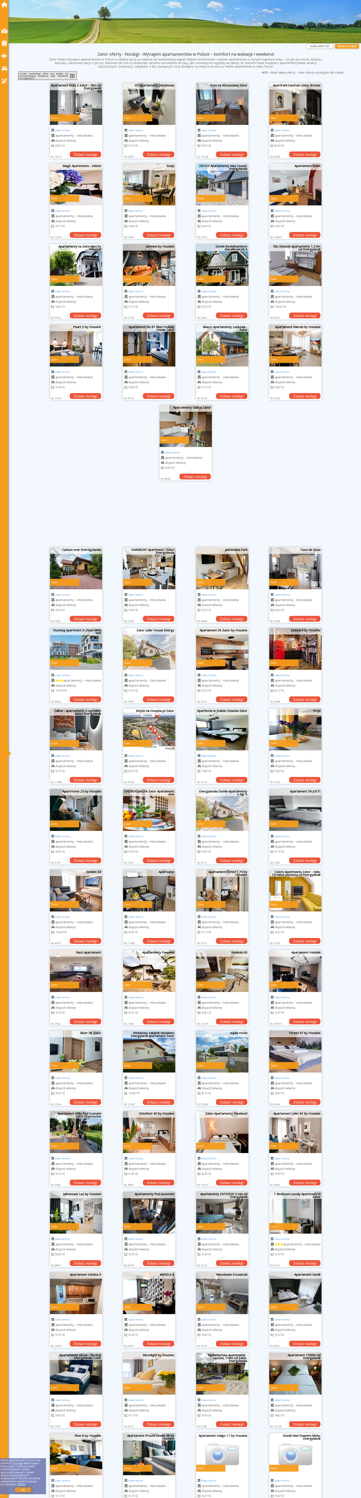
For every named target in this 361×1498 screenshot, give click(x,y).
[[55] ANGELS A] (149, 1293)
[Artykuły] (5, 43)
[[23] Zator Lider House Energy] (149, 649)
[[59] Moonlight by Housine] (149, 1374)
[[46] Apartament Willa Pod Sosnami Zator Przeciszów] (76, 1132)
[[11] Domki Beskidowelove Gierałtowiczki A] (222, 265)
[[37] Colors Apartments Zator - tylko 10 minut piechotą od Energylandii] (295, 890)
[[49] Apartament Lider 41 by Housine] (295, 1132)
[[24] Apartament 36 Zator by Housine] (222, 649)
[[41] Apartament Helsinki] (295, 971)
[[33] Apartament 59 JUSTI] (295, 810)
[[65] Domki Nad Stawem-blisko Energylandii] (295, 1454)
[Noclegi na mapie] (5, 30)
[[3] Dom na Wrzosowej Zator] (222, 104)
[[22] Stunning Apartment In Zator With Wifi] (76, 649)
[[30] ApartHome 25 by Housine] (76, 810)
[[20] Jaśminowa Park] (222, 568)
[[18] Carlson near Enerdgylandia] (76, 568)
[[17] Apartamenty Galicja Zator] (186, 426)
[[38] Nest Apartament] (76, 971)
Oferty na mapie (347, 46)
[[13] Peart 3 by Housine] (76, 345)
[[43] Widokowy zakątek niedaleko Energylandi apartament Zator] (149, 1052)
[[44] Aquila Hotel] (222, 1052)
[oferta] (53, 135)
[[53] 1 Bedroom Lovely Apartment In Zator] (295, 1213)
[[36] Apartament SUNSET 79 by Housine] (222, 890)
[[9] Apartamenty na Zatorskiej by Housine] (76, 265)
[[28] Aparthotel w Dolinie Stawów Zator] (222, 729)
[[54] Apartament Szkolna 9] (76, 1293)
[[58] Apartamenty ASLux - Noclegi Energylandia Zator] (76, 1374)
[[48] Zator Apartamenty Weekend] (222, 1132)
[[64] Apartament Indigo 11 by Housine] (222, 1454)
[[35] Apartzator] (149, 890)
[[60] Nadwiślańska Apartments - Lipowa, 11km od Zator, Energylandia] (222, 1374)
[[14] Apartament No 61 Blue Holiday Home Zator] (149, 345)
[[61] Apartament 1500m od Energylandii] (295, 1374)
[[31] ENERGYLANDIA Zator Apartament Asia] (149, 810)
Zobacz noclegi (85, 154)
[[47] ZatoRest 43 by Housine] (149, 1132)
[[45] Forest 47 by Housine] (295, 1052)
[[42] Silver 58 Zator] (76, 1052)
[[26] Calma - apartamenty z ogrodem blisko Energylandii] (76, 729)
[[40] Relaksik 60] (222, 971)
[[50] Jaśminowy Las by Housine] (76, 1213)
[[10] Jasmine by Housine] (149, 265)
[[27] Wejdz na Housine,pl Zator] (149, 729)
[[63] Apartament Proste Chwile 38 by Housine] (149, 1454)
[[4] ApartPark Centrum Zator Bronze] (295, 104)
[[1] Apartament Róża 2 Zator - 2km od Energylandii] (76, 104)
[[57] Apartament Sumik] (295, 1293)
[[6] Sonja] (149, 184)
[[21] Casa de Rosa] (295, 568)
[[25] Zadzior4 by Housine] (295, 649)
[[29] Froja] (295, 729)
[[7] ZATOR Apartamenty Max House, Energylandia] (222, 184)
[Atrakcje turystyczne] (5, 81)
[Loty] (5, 56)
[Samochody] (5, 68)
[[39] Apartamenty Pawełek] (149, 971)
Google (18, 1463)
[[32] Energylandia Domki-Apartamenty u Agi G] (222, 810)
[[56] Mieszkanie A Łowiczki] (222, 1293)
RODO (21, 1484)
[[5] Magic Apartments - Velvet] (76, 184)
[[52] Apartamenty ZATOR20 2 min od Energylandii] (222, 1213)
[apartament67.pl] (5, 4)
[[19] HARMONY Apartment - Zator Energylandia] (149, 568)
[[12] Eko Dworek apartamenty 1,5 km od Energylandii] (295, 265)
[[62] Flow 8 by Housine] (76, 1454)
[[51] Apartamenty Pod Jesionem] (149, 1213)
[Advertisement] (185, 516)
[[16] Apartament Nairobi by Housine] (295, 345)
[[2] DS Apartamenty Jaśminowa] (149, 104)
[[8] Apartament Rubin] (295, 184)
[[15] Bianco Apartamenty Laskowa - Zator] (222, 345)
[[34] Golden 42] (76, 890)
